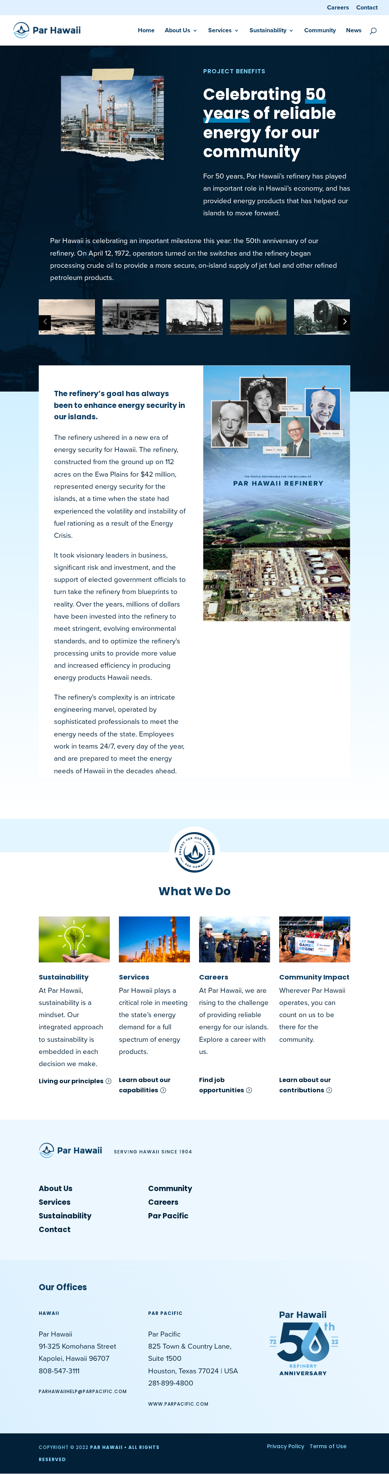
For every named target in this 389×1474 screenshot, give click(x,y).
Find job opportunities (221, 1085)
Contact (367, 8)
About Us (177, 31)
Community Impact (314, 977)
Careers (338, 8)
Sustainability (64, 977)
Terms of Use (328, 1446)
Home (146, 31)
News (354, 31)
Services (134, 977)
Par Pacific (168, 1216)
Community (320, 31)
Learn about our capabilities (145, 1085)
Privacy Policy (285, 1446)
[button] (185, 323)
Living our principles (71, 1081)
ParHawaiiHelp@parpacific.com (83, 1391)
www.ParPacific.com (178, 1404)
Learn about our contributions (305, 1085)
